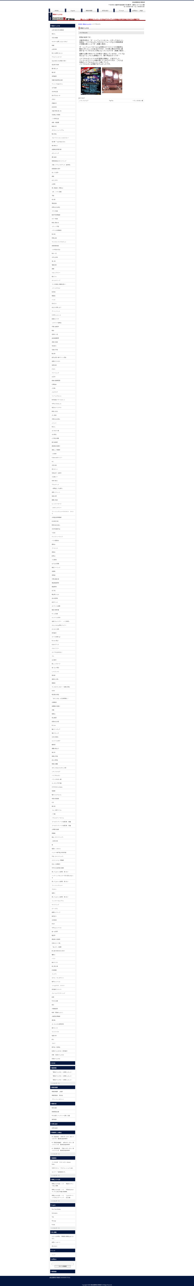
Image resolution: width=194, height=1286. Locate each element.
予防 (53, 195)
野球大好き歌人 (56, 525)
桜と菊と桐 (55, 966)
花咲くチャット (56, 492)
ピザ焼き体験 (55, 438)
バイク (53, 958)
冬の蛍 (53, 199)
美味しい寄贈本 (56, 450)
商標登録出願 (55, 1111)
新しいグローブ (56, 663)
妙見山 (53, 556)
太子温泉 (54, 87)
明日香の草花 (55, 694)
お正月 (53, 376)
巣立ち (53, 34)
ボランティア (55, 153)
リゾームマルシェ (56, 396)
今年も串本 (55, 257)
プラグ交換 (55, 211)
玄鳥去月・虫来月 (56, 473)
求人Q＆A (54, 1246)
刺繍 (53, 45)
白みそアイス (55, 644)
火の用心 (54, 434)
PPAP (53, 924)
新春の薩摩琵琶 (56, 380)
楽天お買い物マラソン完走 (59, 357)
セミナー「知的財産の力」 (59, 1172)
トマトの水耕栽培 (56, 230)
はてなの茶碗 (55, 563)
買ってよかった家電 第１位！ (60, 872)
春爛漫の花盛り (56, 706)
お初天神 (54, 49)
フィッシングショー (57, 885)
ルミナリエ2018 (56, 617)
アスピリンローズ (56, 57)
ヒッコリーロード (56, 504)
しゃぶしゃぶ (55, 671)
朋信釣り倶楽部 (56, 939)
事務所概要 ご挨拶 (57, 1091)
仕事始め (54, 384)
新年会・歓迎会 (56, 1047)
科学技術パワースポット (58, 400)
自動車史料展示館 (56, 149)
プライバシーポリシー (58, 1099)
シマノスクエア (83, 100)
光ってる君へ (55, 172)
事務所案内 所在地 (57, 1095)
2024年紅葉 (55, 91)
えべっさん (55, 908)
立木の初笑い (55, 737)
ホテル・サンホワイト (58, 978)
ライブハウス (55, 1031)
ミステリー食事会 (56, 322)
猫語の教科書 (55, 610)
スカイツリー (55, 648)
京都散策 (54, 702)
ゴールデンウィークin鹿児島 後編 (61, 821)
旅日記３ (54, 916)
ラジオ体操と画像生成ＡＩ (59, 284)
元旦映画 (54, 920)
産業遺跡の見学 (56, 168)
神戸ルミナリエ (56, 981)
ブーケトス (55, 548)
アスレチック (55, 484)
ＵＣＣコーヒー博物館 (58, 860)
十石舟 (53, 533)
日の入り (54, 303)
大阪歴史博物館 (56, 1016)
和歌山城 (54, 238)
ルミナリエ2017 (56, 741)
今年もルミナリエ (56, 927)
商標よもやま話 (56, 1179)
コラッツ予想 (55, 226)
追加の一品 (55, 334)
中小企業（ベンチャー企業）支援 (61, 1115)
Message (54, 1221)
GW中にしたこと (56, 315)
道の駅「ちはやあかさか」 (59, 141)
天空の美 (54, 465)
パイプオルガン (56, 775)
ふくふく (54, 423)
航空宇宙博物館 (56, 215)
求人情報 (54, 1232)
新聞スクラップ (56, 912)
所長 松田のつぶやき (58, 1055)
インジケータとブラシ (58, 900)
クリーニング (55, 373)
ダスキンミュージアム (58, 130)
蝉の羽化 (54, 134)
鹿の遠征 (54, 157)
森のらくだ (55, 1028)
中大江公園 (55, 1001)
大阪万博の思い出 (56, 111)
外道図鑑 (54, 970)
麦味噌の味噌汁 (56, 446)
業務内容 (54, 1103)
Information (54, 1213)
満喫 (53, 269)
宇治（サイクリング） (58, 856)
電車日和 (54, 265)
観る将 (53, 353)
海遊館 (53, 791)
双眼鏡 (53, 833)
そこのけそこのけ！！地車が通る (61, 687)
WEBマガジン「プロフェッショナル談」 (63, 1168)
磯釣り (53, 954)
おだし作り (55, 180)
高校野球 (54, 586)
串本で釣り (55, 480)
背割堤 (53, 575)
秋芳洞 (53, 292)
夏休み (53, 544)
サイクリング (55, 904)
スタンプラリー (56, 272)
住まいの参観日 (56, 864)
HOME (57, 10)
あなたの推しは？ (56, 307)
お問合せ (54, 1259)
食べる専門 (55, 931)
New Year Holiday (56, 1209)
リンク (53, 1250)
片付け (53, 99)
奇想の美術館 (55, 798)
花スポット (55, 469)
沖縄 (53, 710)
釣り (53, 1039)
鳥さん (53, 426)
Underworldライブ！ (57, 457)
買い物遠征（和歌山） (58, 188)
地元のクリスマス (56, 407)
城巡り (53, 893)
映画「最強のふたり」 (58, 1012)
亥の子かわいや (56, 95)
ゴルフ (53, 1043)
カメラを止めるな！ (57, 652)
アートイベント (56, 311)
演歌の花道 (55, 342)
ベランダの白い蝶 (138, 100)
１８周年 (54, 453)
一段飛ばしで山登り (57, 488)
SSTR (53, 690)
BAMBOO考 (55, 521)
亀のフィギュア (56, 729)
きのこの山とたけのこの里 (59, 767)
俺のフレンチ (55, 733)
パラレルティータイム (58, 818)
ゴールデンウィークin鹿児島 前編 (61, 825)
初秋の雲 (54, 496)
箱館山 (53, 714)
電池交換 (54, 203)
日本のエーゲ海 (56, 943)
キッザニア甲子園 (56, 783)
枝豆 (53, 1005)
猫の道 (53, 72)
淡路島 (53, 571)
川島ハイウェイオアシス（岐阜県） (61, 165)
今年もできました (56, 403)
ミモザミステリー (56, 507)
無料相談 (54, 1119)
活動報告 (54, 1158)
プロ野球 (54, 559)
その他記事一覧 (55, 1083)
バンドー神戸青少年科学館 (59, 852)
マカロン (54, 889)
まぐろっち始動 (56, 606)
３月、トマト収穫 (56, 192)
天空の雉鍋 (55, 37)
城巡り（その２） (56, 848)
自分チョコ (55, 602)
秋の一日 (54, 253)
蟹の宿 (53, 806)
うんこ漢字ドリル (56, 810)
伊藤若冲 (54, 103)
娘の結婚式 (55, 442)
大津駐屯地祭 (55, 829)
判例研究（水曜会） (57, 1132)
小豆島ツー (55, 477)
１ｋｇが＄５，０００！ (58, 985)
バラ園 (53, 814)
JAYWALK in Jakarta (57, 787)
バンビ (53, 299)
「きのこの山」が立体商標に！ (60, 698)
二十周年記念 (55, 118)
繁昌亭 (53, 935)
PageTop (111, 100)
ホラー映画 (55, 218)
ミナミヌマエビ (56, 288)
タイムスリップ (56, 280)
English (73, 10)
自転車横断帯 (55, 338)
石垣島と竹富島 (56, 114)
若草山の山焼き (56, 207)
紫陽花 (53, 296)
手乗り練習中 (55, 326)
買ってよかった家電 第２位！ (60, 881)
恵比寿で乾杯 (55, 64)
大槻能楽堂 (55, 1008)
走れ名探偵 (55, 598)
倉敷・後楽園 (55, 122)
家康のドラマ (55, 319)
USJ (53, 802)
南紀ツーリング (56, 567)
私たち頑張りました (57, 53)
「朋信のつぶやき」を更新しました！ (62, 1072)
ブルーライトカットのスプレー (60, 138)
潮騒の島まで (55, 748)
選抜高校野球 (55, 583)
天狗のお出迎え (56, 419)
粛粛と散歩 (55, 500)
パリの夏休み (55, 540)
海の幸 (53, 752)
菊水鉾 (53, 675)
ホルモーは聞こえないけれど (59, 41)
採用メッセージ (56, 1242)
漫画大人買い (55, 679)
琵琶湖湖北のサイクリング (59, 161)
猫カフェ (54, 276)
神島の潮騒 (55, 764)
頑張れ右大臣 (55, 721)
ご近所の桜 (55, 841)
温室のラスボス (56, 361)
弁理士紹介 (105, 10)
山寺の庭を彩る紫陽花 (58, 30)
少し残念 (54, 415)
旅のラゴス (55, 962)
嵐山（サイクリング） (58, 837)
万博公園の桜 (55, 579)
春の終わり (55, 145)
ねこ (53, 461)
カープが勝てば (56, 637)
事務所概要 (89, 10)
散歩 (53, 330)
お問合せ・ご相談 (137, 10)
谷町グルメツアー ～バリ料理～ (61, 621)
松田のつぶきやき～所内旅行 (59, 1051)
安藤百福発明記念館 (57, 80)
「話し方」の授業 (56, 947)
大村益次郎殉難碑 (56, 517)
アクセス (121, 10)
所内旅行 (54, 633)
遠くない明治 (55, 667)
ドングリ (54, 974)
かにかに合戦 (55, 629)
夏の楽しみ (55, 68)
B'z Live (54, 725)
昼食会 (53, 552)
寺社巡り (54, 346)
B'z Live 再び (55, 640)
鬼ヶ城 (53, 261)
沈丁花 (53, 590)
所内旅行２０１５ (56, 989)
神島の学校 (55, 756)
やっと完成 (55, 613)
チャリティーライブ (57, 536)
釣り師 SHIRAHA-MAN (58, 951)
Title (53, 1217)
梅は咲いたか (55, 594)
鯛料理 (53, 744)
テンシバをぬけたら (57, 84)
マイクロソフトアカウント (59, 242)
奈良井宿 (54, 107)
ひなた (53, 369)
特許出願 (54, 1108)
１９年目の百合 (56, 249)
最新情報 (54, 1068)
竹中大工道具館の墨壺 (58, 868)
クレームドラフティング (58, 993)
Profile (53, 1224)
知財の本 (54, 1035)
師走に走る (55, 411)
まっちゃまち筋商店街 (58, 1024)
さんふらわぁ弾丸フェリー (59, 625)
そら (53, 656)
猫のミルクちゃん (56, 794)
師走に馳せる (55, 222)
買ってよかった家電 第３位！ (60, 897)
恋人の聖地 (55, 760)
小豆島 (53, 388)
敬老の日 (54, 126)
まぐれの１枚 (55, 430)
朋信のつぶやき (87, 24)
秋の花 (53, 234)
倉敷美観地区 (55, 245)
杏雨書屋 (54, 76)
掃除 (53, 176)
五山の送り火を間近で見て (59, 61)
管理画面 (54, 1271)
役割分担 (54, 365)
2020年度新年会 (56, 529)
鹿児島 (53, 1020)
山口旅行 (54, 660)
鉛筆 (53, 997)
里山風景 (54, 717)
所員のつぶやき (56, 1058)
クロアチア (55, 392)
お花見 (53, 184)
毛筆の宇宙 (55, 349)
